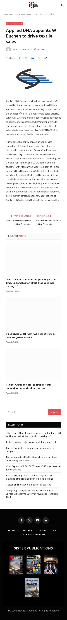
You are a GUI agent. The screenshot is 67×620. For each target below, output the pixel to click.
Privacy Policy (47, 530)
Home (5, 14)
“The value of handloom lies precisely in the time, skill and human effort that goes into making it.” (31, 283)
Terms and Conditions (33, 535)
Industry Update (14, 24)
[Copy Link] (45, 58)
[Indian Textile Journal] (33, 5)
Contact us (29, 530)
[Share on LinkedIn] (32, 58)
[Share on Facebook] (20, 58)
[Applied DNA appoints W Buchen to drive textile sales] (33, 92)
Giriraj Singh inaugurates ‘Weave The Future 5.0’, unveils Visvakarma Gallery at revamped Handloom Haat (32, 493)
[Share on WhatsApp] (39, 58)
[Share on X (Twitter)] (26, 58)
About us (13, 530)
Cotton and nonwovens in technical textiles (28, 484)
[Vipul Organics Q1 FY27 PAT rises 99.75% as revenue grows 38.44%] (33, 313)
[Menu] (5, 5)
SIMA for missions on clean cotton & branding (18, 222)
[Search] (62, 5)
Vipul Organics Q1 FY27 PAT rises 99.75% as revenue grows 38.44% (30, 336)
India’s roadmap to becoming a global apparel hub (31, 442)
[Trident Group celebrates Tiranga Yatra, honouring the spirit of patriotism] (33, 364)
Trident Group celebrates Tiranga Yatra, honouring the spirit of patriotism (29, 386)
